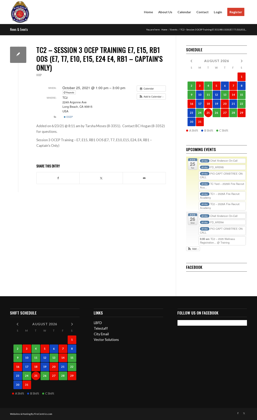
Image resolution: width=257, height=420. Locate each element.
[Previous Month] (192, 60)
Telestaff (101, 328)
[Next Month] (242, 60)
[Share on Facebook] (58, 178)
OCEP (39, 75)
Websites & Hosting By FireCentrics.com (31, 414)
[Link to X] (244, 413)
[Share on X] (101, 178)
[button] (151, 96)
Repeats (70, 92)
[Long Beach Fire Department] (20, 12)
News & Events (19, 29)
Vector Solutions (106, 339)
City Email (101, 334)
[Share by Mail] (144, 178)
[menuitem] (148, 12)
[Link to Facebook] (238, 413)
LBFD (98, 323)
